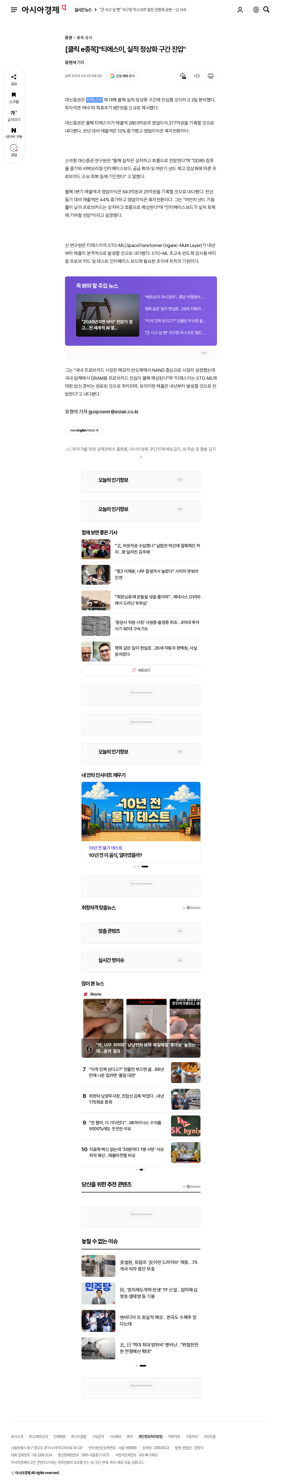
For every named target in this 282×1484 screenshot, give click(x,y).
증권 (68, 38)
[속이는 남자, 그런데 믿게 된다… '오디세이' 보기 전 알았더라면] (98, 1276)
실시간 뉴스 (82, 10)
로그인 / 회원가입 (240, 10)
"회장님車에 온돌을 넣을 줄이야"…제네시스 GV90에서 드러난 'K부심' (157, 600)
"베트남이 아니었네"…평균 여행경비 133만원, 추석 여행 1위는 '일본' (175, 297)
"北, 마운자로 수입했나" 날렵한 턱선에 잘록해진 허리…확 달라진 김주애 (157, 548)
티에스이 (94, 100)
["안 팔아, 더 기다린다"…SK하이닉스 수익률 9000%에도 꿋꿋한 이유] (185, 1135)
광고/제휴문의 (38, 1436)
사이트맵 (209, 1436)
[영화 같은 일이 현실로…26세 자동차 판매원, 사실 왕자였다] (96, 660)
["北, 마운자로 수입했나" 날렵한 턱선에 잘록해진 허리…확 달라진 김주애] (96, 558)
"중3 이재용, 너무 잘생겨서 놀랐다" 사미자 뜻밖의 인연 (157, 574)
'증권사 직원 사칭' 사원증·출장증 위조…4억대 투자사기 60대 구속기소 (157, 625)
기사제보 (115, 1436)
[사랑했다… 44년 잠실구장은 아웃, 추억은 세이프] (98, 1331)
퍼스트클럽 (78, 1436)
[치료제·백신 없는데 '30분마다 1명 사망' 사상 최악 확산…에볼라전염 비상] (185, 1162)
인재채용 (59, 1436)
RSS (130, 1436)
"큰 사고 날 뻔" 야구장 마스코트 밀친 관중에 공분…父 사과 (175, 332)
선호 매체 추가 (125, 76)
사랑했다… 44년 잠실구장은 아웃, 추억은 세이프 (160, 1321)
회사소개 (17, 1436)
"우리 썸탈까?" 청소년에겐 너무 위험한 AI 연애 (160, 1348)
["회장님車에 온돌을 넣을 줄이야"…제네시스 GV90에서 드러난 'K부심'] (96, 609)
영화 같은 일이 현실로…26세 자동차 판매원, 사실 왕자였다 (175, 308)
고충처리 (192, 1436)
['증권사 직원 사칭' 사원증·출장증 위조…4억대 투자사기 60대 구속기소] (96, 635)
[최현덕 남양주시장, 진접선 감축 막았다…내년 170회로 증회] (185, 1109)
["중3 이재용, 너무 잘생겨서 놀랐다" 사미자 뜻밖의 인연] (96, 584)
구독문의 (98, 1436)
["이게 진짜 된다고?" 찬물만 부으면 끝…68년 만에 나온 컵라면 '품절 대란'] (185, 1082)
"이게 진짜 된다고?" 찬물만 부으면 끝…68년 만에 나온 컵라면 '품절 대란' (175, 320)
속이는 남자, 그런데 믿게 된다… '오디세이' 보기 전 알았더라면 (158, 1266)
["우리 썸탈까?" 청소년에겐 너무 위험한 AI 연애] (98, 1358)
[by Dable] (191, 1186)
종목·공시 (84, 38)
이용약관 (174, 1436)
